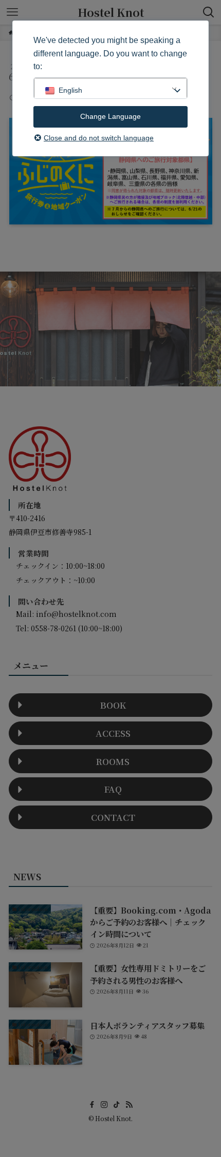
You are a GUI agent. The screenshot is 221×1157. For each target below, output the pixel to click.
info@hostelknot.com (76, 614)
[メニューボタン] (12, 12)
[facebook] (92, 1104)
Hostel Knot (111, 12)
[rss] (129, 1104)
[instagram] (104, 1104)
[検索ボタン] (208, 12)
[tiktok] (116, 1104)
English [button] (70, 90)
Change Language (110, 116)
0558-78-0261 (53, 628)
